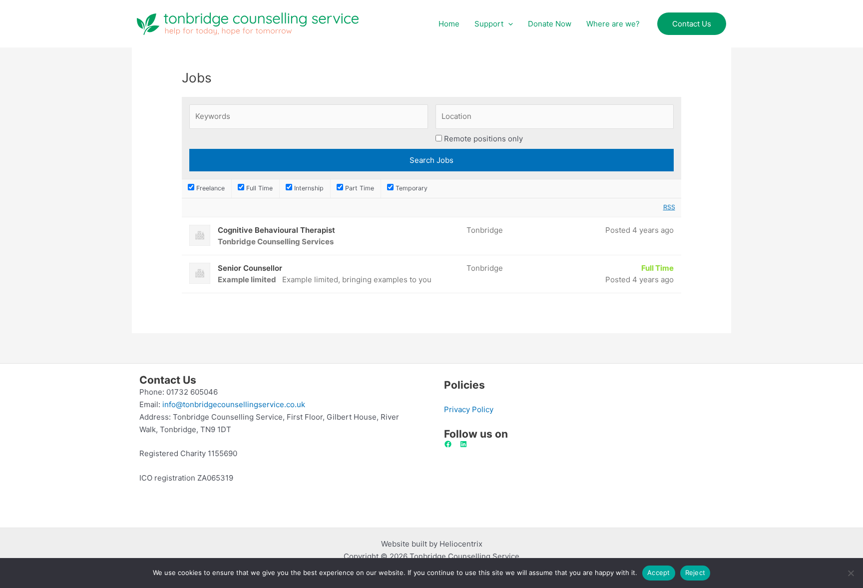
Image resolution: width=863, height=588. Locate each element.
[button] (508, 23)
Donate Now (549, 23)
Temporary (411, 188)
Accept (658, 573)
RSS (669, 207)
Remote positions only (483, 138)
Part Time (358, 188)
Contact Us (691, 23)
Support (488, 23)
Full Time (258, 188)
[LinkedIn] (463, 444)
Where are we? (613, 23)
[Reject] (851, 573)
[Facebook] (448, 444)
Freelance (209, 188)
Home (448, 23)
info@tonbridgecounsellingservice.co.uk (233, 404)
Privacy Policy (468, 409)
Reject (695, 573)
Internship (308, 188)
